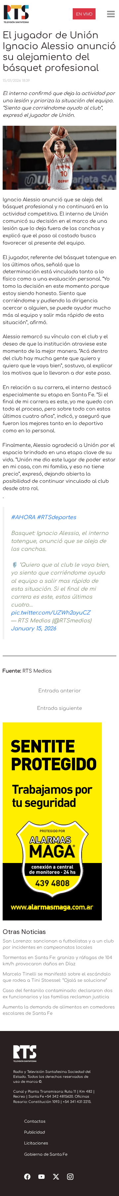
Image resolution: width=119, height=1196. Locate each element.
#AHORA (23, 517)
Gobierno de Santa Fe (45, 1154)
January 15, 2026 (33, 629)
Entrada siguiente (59, 708)
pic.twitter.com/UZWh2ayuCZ (50, 613)
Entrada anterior (59, 690)
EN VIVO (84, 14)
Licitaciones (36, 1143)
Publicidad (34, 1132)
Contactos (34, 1121)
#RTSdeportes (56, 517)
